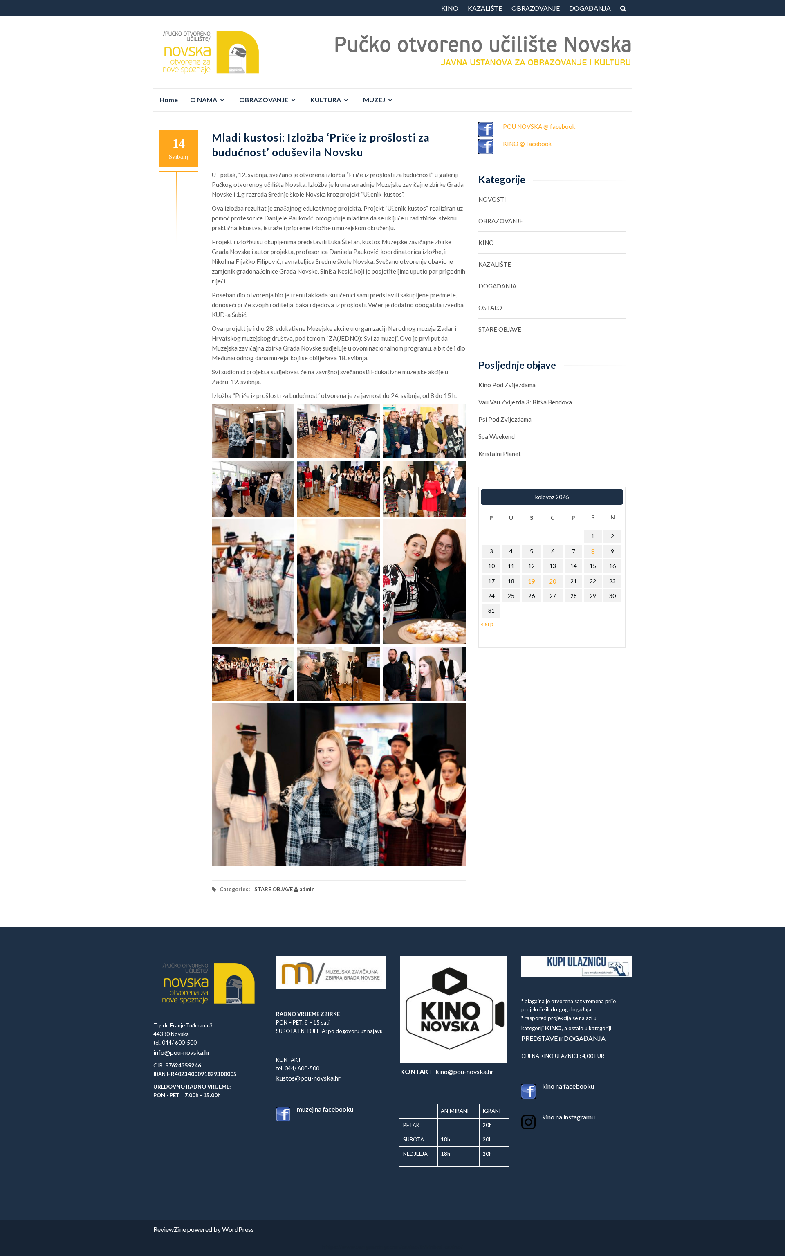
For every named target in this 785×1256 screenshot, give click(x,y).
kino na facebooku (568, 1086)
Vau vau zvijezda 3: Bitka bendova (525, 402)
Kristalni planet (499, 453)
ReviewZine (169, 1229)
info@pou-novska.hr (181, 1052)
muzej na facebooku (325, 1109)
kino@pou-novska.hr (446, 1071)
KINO (449, 8)
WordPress (238, 1229)
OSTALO (490, 307)
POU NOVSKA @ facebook (539, 126)
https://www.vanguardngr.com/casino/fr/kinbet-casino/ (392, 1246)
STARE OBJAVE (273, 889)
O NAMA (203, 99)
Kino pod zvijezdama (507, 385)
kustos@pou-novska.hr (308, 1078)
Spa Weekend (496, 436)
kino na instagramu (568, 1117)
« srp (487, 623)
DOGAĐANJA (590, 8)
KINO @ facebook (527, 143)
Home (168, 99)
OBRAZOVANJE (535, 8)
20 (552, 581)
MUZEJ (374, 99)
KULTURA (325, 99)
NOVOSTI (492, 199)
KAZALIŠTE (485, 8)
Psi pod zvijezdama (505, 419)
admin (306, 889)
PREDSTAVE (539, 1038)
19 (531, 581)
